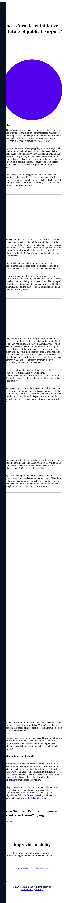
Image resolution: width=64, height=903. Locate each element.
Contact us (7, 821)
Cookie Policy (28, 889)
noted (36, 247)
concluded (13, 375)
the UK (31, 798)
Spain (23, 798)
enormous (13, 255)
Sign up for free (22, 868)
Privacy (39, 889)
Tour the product (41, 868)
